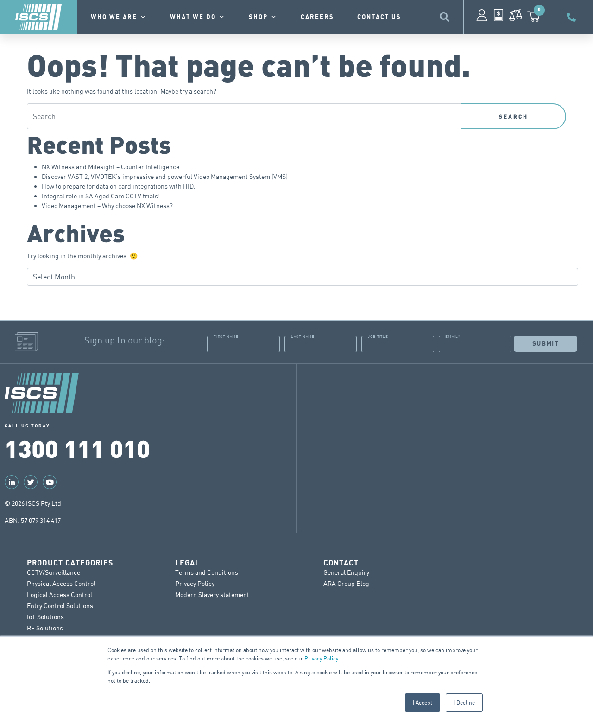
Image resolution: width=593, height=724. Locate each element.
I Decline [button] (464, 702)
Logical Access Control (59, 594)
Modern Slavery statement (212, 594)
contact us (379, 17)
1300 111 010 (77, 448)
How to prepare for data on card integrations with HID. (119, 186)
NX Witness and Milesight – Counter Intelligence (110, 167)
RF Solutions (45, 628)
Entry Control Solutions (60, 606)
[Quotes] (498, 15)
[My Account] (482, 15)
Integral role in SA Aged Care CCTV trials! (101, 196)
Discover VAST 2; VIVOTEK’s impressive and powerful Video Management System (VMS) (165, 176)
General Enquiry (346, 572)
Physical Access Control (61, 583)
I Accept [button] (422, 702)
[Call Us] (573, 17)
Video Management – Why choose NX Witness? (107, 206)
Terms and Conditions (206, 572)
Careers (317, 17)
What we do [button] (193, 17)
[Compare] (515, 15)
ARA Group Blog (346, 583)
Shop (258, 17)
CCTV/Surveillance (53, 572)
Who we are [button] (114, 17)
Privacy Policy (321, 658)
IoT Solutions (45, 617)
